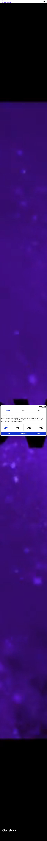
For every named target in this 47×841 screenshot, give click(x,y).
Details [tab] (23, 410)
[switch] (17, 428)
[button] (44, 1)
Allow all (38, 433)
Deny (9, 433)
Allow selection (23, 433)
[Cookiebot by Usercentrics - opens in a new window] (40, 407)
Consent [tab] (8, 410)
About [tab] (39, 410)
